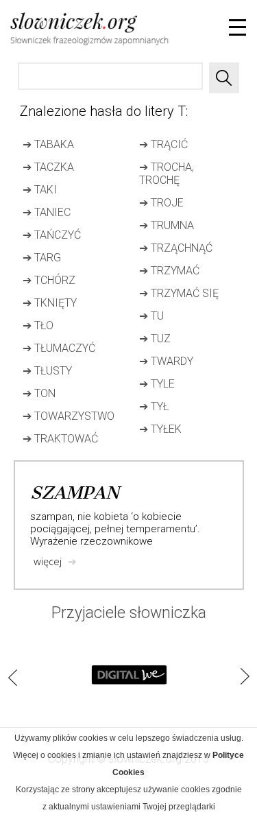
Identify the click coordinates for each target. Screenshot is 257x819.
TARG (42, 257)
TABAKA (48, 144)
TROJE (161, 202)
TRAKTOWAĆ (60, 438)
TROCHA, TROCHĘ (166, 174)
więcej (55, 561)
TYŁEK (160, 429)
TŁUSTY (47, 370)
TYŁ (154, 406)
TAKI (40, 189)
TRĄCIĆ (163, 144)
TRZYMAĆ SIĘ (179, 293)
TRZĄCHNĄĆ (175, 247)
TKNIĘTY (50, 302)
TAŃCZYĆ (52, 234)
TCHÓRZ (49, 280)
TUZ (155, 338)
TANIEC (47, 212)
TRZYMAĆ (169, 270)
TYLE (157, 383)
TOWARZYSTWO (68, 416)
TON (39, 393)
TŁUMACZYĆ (59, 348)
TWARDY (166, 361)
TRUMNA (166, 225)
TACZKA (48, 167)
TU (151, 315)
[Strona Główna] (42, 31)
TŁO (38, 325)
